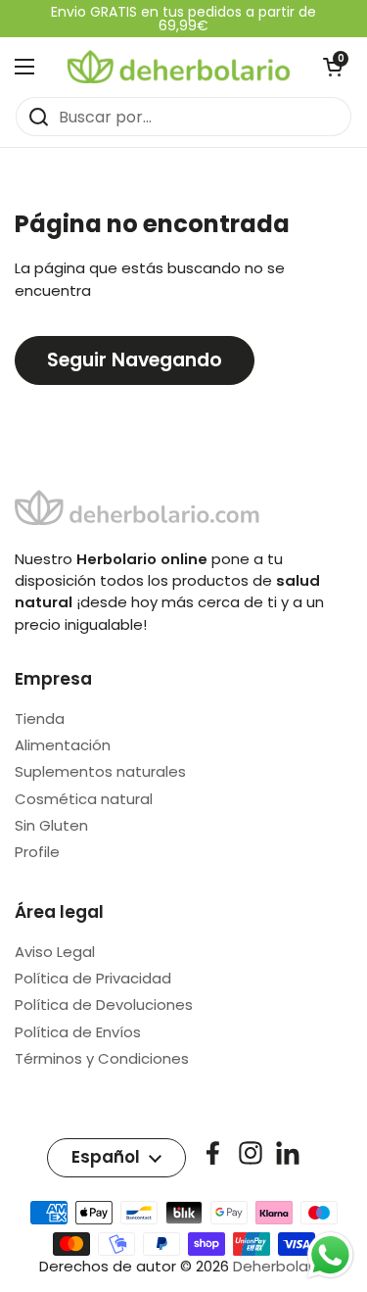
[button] (332, 66)
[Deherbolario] (179, 66)
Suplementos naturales (100, 771)
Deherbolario (279, 1266)
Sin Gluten (51, 825)
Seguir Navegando (134, 360)
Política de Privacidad (93, 978)
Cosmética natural (84, 799)
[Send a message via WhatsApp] (330, 1255)
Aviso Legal (55, 951)
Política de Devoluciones (104, 1004)
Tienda (40, 718)
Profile (37, 851)
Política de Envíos (78, 1032)
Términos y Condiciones (102, 1058)
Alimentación (63, 745)
